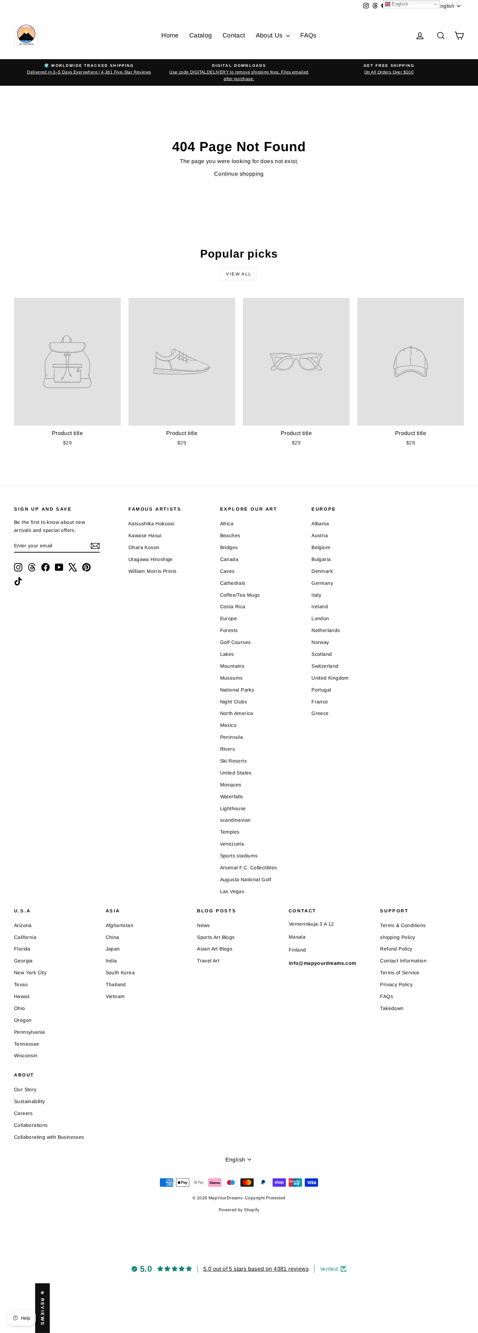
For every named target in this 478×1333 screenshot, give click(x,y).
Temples (230, 832)
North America (236, 713)
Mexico (228, 725)
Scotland (321, 654)
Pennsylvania (29, 1032)
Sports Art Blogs (215, 937)
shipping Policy (397, 937)
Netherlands (325, 630)
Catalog (200, 35)
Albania (320, 523)
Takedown (391, 1008)
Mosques (230, 784)
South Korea (120, 972)
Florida (22, 949)
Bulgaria (321, 559)
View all (239, 274)
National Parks (237, 690)
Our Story (25, 1089)
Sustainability (29, 1101)
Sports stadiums (239, 855)
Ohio (19, 1008)
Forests (229, 630)
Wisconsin (26, 1055)
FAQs (308, 35)
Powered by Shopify (239, 1209)
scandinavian (235, 820)
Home (170, 35)
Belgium (320, 547)
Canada (229, 559)
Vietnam (115, 996)
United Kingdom (330, 678)
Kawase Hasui (145, 535)
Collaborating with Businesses (49, 1137)
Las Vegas (232, 891)
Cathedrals (233, 583)
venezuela (232, 844)
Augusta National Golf (245, 879)
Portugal (321, 690)
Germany (322, 583)
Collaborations (31, 1125)
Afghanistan (119, 925)
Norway (320, 642)
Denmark (322, 571)
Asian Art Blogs (214, 949)
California (25, 937)
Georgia (23, 960)
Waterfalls (231, 796)
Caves (227, 571)
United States (236, 773)
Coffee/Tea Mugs (240, 595)
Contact (234, 35)
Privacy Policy (396, 984)
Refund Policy (396, 949)
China (112, 937)
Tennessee (27, 1044)
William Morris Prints (152, 571)
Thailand (116, 984)
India (111, 960)
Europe (228, 618)
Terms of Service (399, 972)
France (319, 701)
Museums (231, 678)
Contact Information (403, 960)
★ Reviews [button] (42, 1308)
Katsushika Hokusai (151, 523)
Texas (21, 984)
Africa (226, 523)
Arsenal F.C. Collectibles (248, 867)
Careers (23, 1113)
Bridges (229, 547)
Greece (320, 713)
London (320, 618)
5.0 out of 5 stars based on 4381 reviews (256, 1269)
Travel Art (208, 960)
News (203, 925)
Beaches (230, 535)
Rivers (227, 749)
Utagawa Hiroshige (150, 559)
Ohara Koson (143, 547)
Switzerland (324, 666)
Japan (113, 949)
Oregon (22, 1020)
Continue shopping (239, 174)
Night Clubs (233, 701)
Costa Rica (233, 606)
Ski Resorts (233, 761)
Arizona (23, 925)
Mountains (232, 666)
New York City (30, 972)
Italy (316, 595)
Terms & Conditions (403, 925)
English (399, 4)
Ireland (319, 606)
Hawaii (21, 996)
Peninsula (231, 737)
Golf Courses (235, 642)
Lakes (227, 654)
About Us (270, 35)
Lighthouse (233, 808)
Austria (319, 535)
